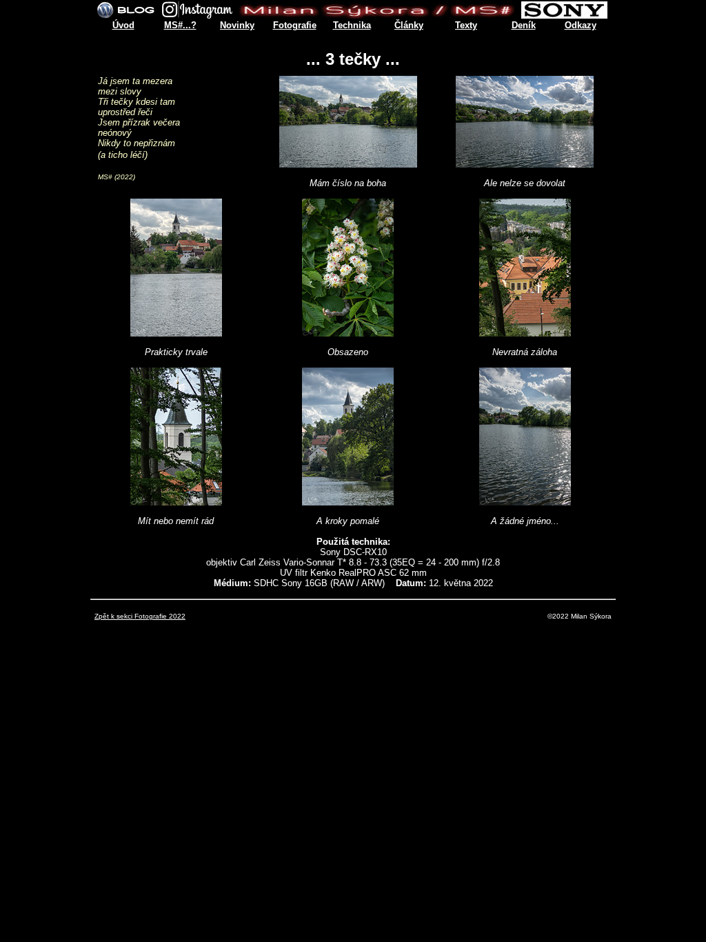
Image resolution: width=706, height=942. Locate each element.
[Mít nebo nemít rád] (176, 502)
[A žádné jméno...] (525, 502)
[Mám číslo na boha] (348, 164)
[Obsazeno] (348, 333)
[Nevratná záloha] (525, 333)
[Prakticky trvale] (176, 333)
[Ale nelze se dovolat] (525, 164)
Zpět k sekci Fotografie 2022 (139, 616)
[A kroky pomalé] (348, 502)
